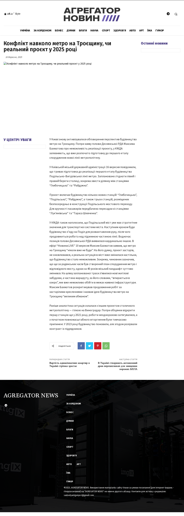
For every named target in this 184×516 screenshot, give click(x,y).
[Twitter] (89, 345)
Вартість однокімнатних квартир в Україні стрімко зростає (69, 364)
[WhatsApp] (106, 345)
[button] (175, 14)
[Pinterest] (97, 345)
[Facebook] (81, 345)
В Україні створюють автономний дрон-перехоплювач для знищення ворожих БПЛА (117, 366)
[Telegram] (168, 14)
